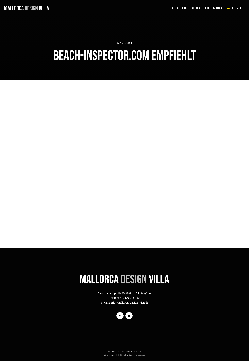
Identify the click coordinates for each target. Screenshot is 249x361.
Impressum (141, 355)
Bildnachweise (125, 355)
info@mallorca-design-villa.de (129, 302)
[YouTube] (129, 315)
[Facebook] (120, 315)
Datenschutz (108, 355)
